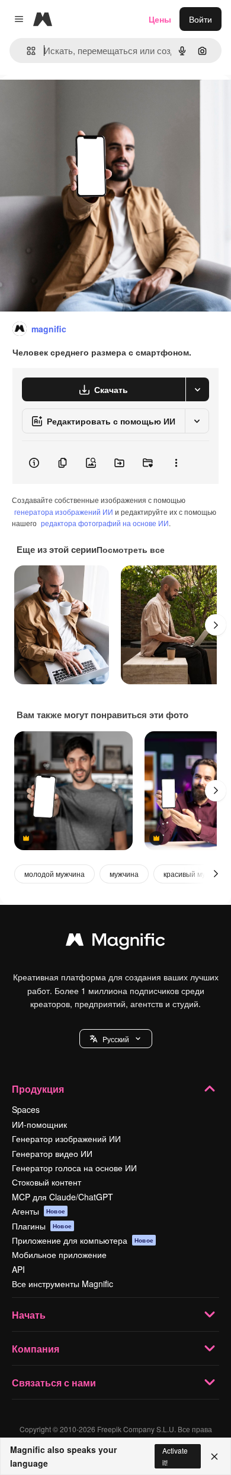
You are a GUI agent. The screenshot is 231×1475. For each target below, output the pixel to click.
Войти (200, 19)
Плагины (42, 1226)
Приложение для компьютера (82, 1240)
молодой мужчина (54, 874)
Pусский (115, 1039)
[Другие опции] (176, 462)
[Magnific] (115, 942)
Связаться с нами (54, 1382)
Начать (29, 1315)
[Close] (214, 1456)
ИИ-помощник (39, 1124)
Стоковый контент (46, 1182)
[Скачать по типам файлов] (197, 389)
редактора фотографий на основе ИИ (105, 523)
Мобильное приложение (59, 1254)
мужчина (124, 874)
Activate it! (175, 1456)
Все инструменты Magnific (62, 1284)
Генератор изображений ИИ (66, 1138)
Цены (160, 19)
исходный (79, 102)
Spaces (26, 1109)
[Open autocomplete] (26, 50)
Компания (35, 1349)
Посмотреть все (131, 549)
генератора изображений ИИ (63, 512)
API (18, 1269)
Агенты (38, 1211)
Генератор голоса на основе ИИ (74, 1168)
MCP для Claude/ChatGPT (62, 1197)
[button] (115, 1038)
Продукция (38, 1089)
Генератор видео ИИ (52, 1153)
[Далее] (215, 624)
